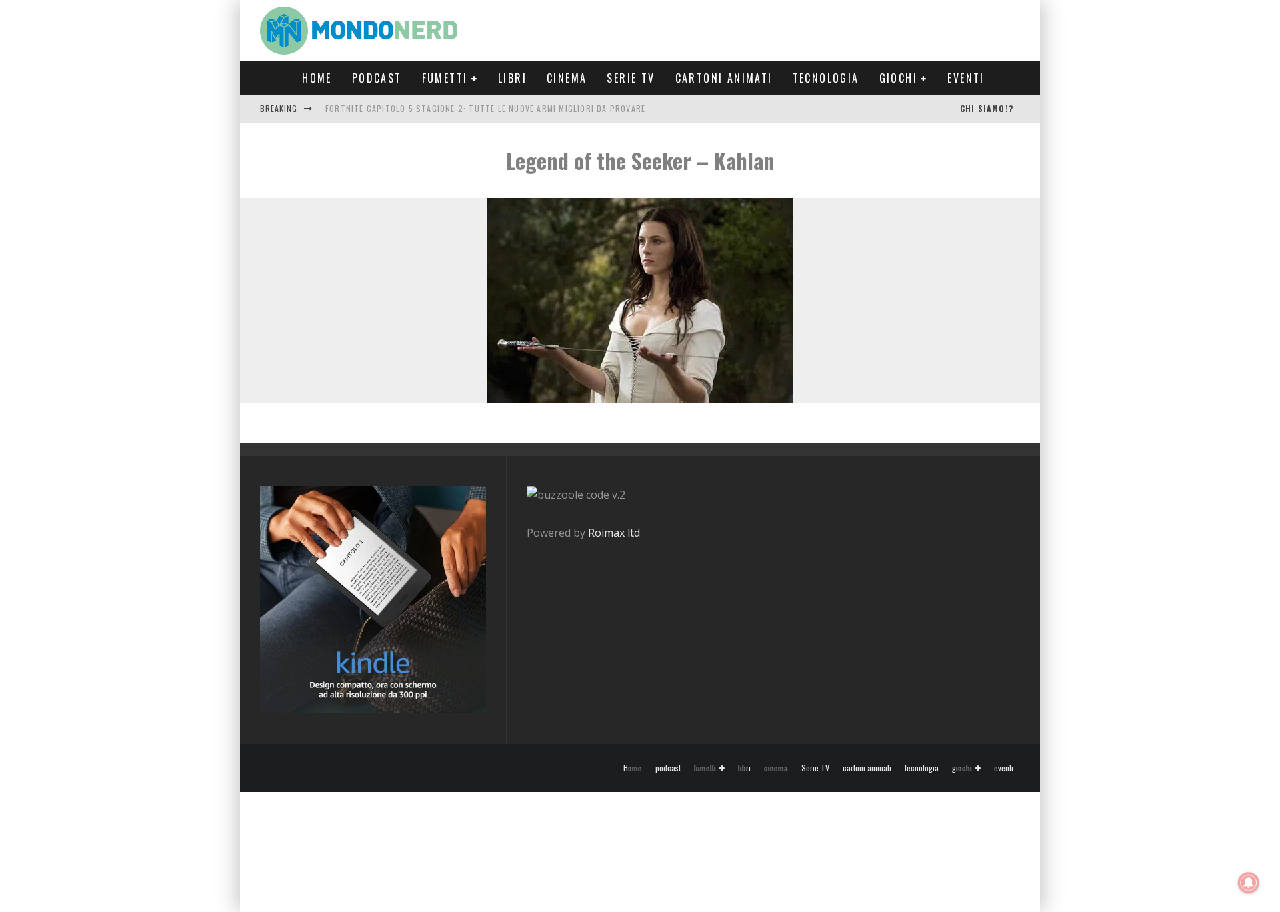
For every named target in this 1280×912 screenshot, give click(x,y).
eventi (965, 78)
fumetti (445, 78)
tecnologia (826, 78)
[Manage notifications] (1248, 882)
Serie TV (631, 78)
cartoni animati (724, 78)
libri (512, 78)
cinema (567, 78)
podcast (377, 78)
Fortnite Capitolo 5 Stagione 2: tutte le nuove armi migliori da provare (485, 108)
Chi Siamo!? (986, 108)
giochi (898, 78)
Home (317, 78)
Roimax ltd (614, 532)
